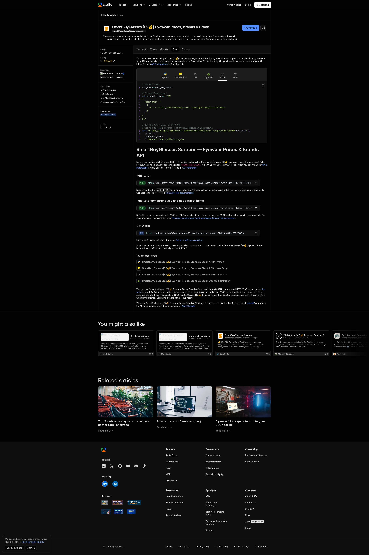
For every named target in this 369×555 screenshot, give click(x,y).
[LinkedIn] (103, 466)
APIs (208, 496)
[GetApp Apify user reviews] (104, 502)
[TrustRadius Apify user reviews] (118, 511)
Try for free (250, 27)
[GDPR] (104, 483)
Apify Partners (252, 461)
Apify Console (188, 306)
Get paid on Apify (214, 474)
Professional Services (256, 455)
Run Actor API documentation (180, 193)
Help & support (173, 496)
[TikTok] (144, 466)
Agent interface (174, 515)
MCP (168, 474)
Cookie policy (221, 546)
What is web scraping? (212, 504)
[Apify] (105, 5)
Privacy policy (202, 546)
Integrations (172, 461)
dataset (250, 303)
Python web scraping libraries (216, 522)
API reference (190, 167)
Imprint (169, 546)
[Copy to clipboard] (263, 85)
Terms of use (184, 546)
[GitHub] (120, 466)
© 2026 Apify (261, 546)
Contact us (250, 502)
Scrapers (210, 530)
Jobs (254, 521)
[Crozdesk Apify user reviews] (131, 511)
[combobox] (263, 28)
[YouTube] (128, 466)
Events (248, 509)
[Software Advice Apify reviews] (117, 502)
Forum (169, 509)
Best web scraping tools (215, 513)
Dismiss (31, 548)
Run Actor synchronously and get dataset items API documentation (203, 218)
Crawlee (170, 480)
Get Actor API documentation (189, 240)
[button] (177, 449)
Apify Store (171, 455)
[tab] (141, 49)
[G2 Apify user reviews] (106, 511)
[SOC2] (115, 483)
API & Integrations (159, 64)
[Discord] (136, 466)
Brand (248, 528)
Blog (247, 515)
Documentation (213, 455)
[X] (112, 466)
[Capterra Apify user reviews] (134, 502)
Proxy (168, 468)
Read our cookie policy (33, 542)
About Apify (251, 496)
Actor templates (213, 461)
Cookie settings (241, 546)
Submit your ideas (175, 502)
